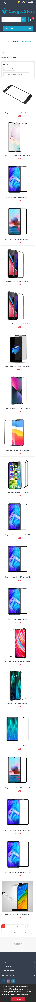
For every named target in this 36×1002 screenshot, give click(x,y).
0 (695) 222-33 (27, 2)
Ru (7, 2)
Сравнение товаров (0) (8, 57)
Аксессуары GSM (12, 41)
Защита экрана (26, 41)
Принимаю (18, 999)
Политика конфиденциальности (18, 994)
